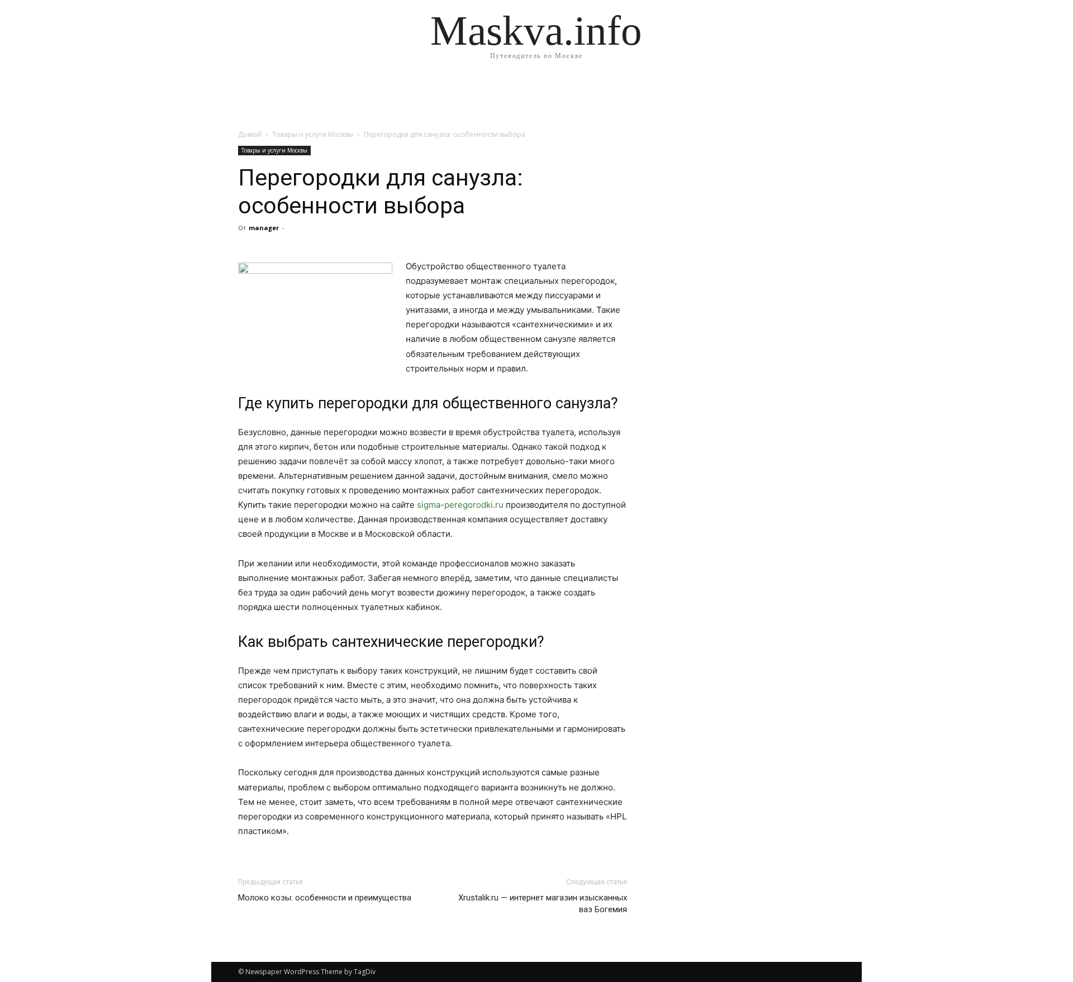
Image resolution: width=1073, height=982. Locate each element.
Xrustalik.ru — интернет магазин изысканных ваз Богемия (542, 903)
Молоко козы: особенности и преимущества (324, 898)
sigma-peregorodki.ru (460, 504)
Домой (250, 134)
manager (264, 227)
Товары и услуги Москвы (312, 134)
